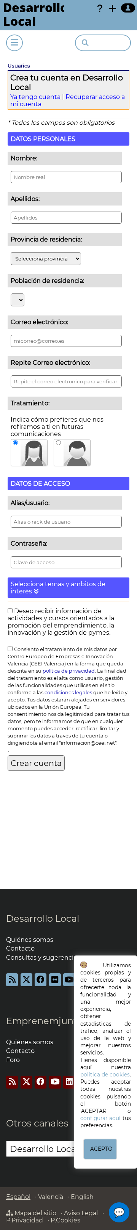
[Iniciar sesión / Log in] (128, 8)
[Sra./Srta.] (29, 452)
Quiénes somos (29, 939)
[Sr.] (72, 452)
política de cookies (105, 1075)
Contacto (20, 948)
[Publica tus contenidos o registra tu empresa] (112, 8)
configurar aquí (100, 1118)
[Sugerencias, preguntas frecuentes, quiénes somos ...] (99, 8)
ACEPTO (101, 1149)
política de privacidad (69, 671)
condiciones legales (68, 692)
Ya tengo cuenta (35, 96)
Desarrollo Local (42, 918)
